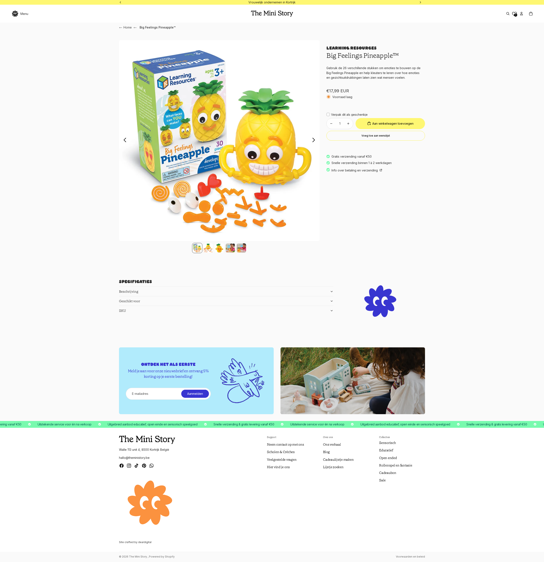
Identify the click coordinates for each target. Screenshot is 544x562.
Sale (382, 480)
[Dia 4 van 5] (230, 248)
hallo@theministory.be (134, 457)
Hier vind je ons (278, 467)
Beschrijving (128, 291)
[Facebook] (121, 465)
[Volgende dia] (315, 140)
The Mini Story (138, 556)
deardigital (145, 542)
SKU (122, 310)
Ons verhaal (332, 444)
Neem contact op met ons (285, 444)
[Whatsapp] (151, 465)
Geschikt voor (129, 301)
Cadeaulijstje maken (338, 459)
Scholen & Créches (281, 452)
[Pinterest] (144, 465)
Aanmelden (195, 393)
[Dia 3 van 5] (219, 248)
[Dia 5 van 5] (241, 248)
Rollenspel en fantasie (395, 465)
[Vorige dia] (124, 140)
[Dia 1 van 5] (197, 248)
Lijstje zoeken (333, 467)
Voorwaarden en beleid (410, 556)
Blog (326, 452)
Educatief (386, 450)
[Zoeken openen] (508, 13)
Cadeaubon (387, 473)
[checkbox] (347, 114)
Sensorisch (387, 443)
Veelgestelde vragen (281, 459)
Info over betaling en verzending (355, 170)
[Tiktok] (136, 465)
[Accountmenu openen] (521, 13)
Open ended (388, 458)
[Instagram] (129, 465)
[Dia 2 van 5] (208, 248)
